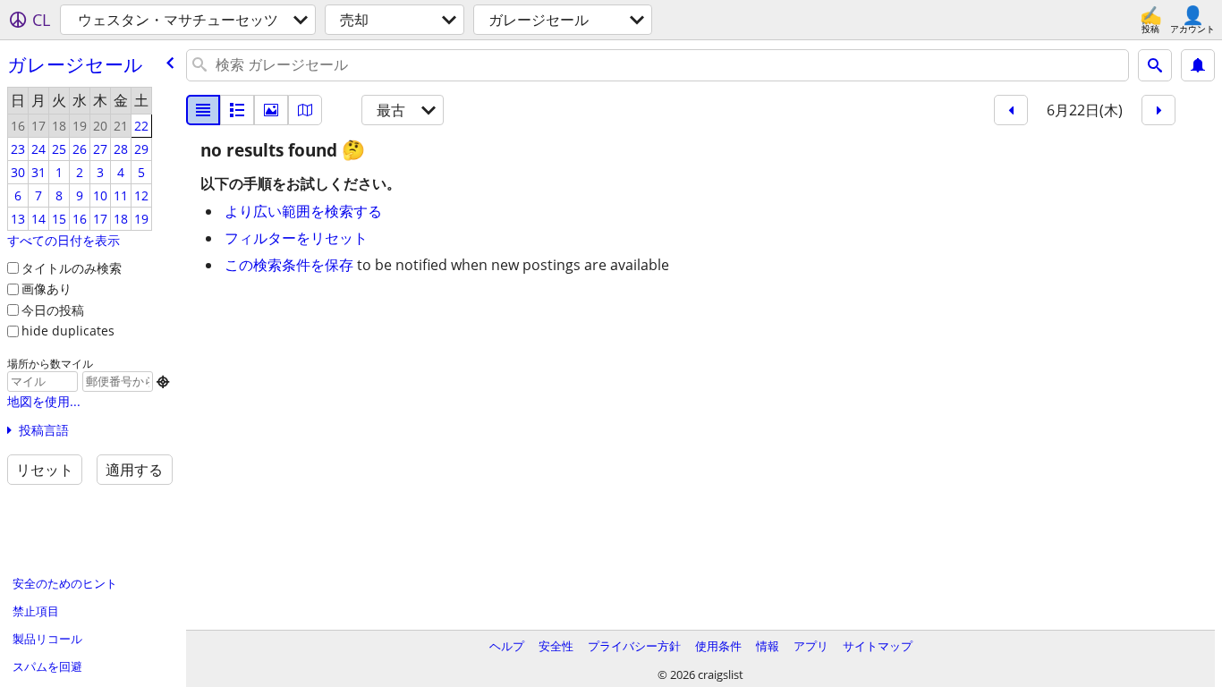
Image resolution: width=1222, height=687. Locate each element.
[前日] (1011, 110)
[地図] (305, 110)
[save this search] (1198, 65)
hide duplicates (68, 330)
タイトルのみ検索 (71, 267)
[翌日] (1158, 110)
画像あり (46, 288)
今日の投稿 (52, 309)
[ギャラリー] (271, 110)
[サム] (237, 110)
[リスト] (203, 110)
